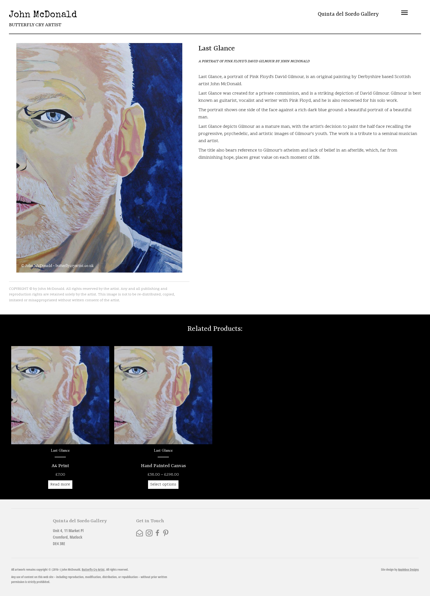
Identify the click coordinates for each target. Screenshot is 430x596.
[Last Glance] (60, 419)
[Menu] (404, 13)
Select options (163, 484)
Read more (60, 484)
